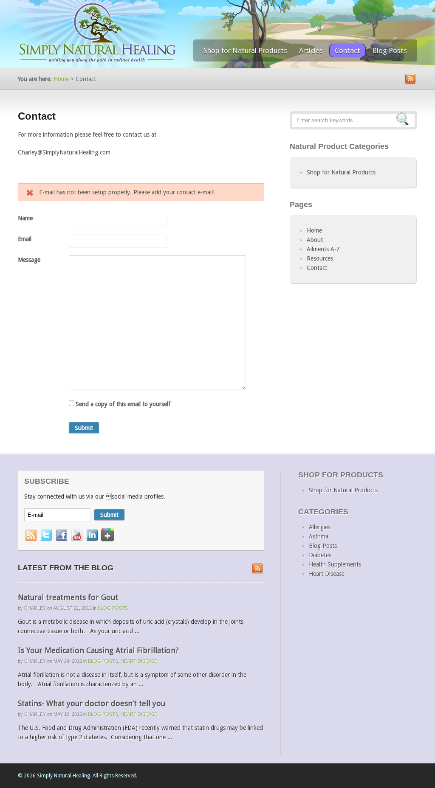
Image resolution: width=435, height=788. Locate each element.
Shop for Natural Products (245, 50)
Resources (320, 258)
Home (61, 79)
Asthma (318, 536)
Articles (311, 50)
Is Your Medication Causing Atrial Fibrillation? (98, 650)
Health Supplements (335, 564)
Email (24, 239)
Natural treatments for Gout (68, 597)
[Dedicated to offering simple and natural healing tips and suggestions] (98, 62)
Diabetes (320, 555)
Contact (347, 50)
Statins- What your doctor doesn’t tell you (91, 703)
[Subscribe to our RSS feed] (257, 569)
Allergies (319, 527)
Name (25, 218)
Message (29, 259)
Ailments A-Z (323, 249)
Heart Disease (139, 661)
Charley (35, 608)
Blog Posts (389, 50)
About (315, 239)
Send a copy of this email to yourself (123, 404)
